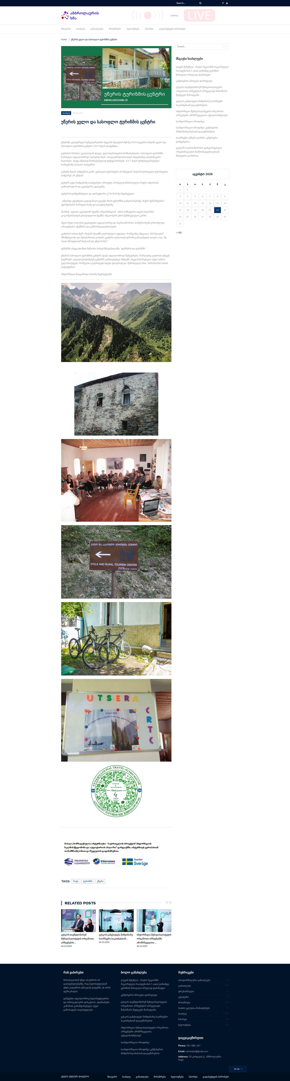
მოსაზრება (115, 28)
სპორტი (149, 28)
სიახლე (80, 28)
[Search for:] (185, 3)
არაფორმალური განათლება (194, 980)
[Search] (200, 3)
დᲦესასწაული (186, 991)
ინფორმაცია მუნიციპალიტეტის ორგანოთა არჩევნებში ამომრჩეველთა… (154, 938)
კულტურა (183, 997)
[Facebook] (222, 3)
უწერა (100, 881)
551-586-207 (193, 1045)
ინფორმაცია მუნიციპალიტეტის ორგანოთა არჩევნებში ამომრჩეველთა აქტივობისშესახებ (144, 1031)
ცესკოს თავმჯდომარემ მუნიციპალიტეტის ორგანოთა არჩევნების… (77, 938)
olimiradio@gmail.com (197, 1051)
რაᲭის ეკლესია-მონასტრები (194, 1008)
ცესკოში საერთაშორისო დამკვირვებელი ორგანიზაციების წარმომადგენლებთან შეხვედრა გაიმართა (199, 151)
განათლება (96, 28)
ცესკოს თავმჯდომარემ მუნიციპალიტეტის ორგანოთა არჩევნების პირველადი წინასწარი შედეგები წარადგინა (201, 91)
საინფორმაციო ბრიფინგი (190, 121)
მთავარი (66, 28)
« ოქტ (179, 232)
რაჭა (76, 881)
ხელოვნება (133, 28)
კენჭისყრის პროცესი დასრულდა (194, 80)
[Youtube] (227, 3)
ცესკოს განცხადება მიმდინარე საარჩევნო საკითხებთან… (116, 936)
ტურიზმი (87, 881)
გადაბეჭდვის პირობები (172, 28)
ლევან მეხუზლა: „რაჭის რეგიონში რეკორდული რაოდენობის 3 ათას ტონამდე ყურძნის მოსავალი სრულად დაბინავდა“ (202, 70)
